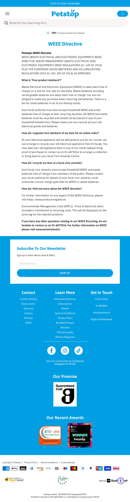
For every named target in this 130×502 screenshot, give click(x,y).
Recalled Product (65, 322)
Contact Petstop (28, 299)
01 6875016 (101, 305)
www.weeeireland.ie (48, 229)
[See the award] (50, 435)
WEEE (28, 322)
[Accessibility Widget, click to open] (120, 480)
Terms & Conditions (65, 313)
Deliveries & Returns (65, 299)
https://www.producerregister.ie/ (46, 199)
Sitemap (28, 318)
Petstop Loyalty (65, 332)
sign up (65, 273)
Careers (28, 313)
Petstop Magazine (65, 337)
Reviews (65, 327)
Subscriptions (65, 303)
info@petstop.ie (101, 312)
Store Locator (28, 303)
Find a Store (101, 299)
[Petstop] (65, 14)
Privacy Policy (65, 318)
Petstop (17, 462)
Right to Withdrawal (101, 319)
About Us (28, 308)
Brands (65, 308)
